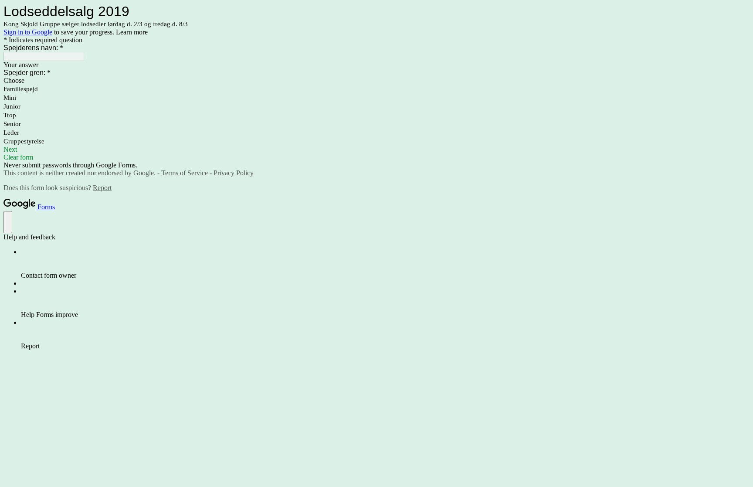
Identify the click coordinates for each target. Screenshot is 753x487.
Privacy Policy (234, 173)
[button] (376, 149)
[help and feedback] (7, 222)
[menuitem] (385, 263)
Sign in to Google (27, 32)
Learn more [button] (132, 32)
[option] (376, 81)
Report (102, 187)
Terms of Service (184, 173)
